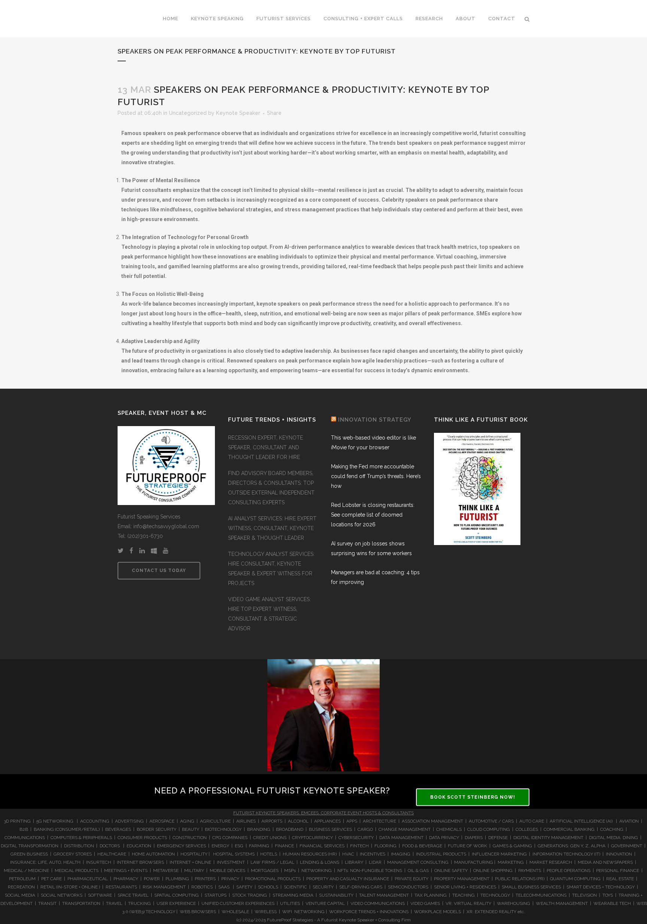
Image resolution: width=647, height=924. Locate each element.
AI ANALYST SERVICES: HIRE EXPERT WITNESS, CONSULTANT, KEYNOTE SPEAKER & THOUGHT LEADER (272, 528)
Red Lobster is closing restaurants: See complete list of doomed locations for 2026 (372, 514)
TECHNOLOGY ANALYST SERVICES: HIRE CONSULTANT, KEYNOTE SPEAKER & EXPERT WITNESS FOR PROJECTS (271, 568)
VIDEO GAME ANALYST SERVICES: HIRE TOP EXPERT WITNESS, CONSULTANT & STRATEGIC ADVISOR (269, 613)
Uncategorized (188, 113)
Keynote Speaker (238, 113)
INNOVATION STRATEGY (374, 419)
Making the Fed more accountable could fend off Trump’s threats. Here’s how (376, 476)
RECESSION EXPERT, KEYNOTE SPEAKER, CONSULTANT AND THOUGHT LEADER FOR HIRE (265, 447)
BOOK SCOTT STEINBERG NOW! (472, 797)
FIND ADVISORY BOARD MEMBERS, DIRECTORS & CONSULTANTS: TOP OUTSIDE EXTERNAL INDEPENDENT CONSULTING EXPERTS (271, 487)
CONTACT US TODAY (159, 570)
